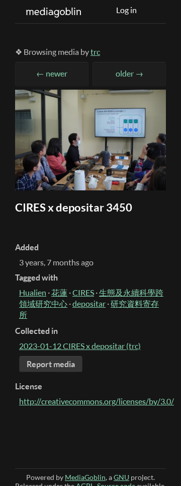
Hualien (32, 293)
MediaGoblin (85, 477)
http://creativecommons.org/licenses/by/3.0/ (96, 401)
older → (129, 73)
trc (95, 52)
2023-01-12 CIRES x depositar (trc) (80, 346)
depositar (89, 304)
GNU (121, 477)
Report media (51, 364)
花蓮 (59, 293)
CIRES (83, 293)
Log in (126, 10)
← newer (51, 73)
